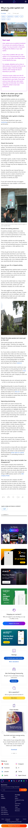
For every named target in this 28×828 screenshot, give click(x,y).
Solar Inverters (4, 810)
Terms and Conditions (7, 819)
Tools (16, 807)
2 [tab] (12, 753)
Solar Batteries (4, 812)
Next (25, 731)
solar (8, 19)
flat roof (17, 391)
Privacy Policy (17, 819)
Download (14, 749)
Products (3, 807)
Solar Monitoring (4, 814)
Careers (24, 819)
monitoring (4, 122)
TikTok (20, 771)
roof (21, 16)
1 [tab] (11, 753)
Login (4, 509)
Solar (9, 13)
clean (24, 370)
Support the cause (14, 623)
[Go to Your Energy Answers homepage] (14, 1)
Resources (17, 810)
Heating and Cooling (19, 800)
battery (3, 16)
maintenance (10, 16)
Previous (2, 731)
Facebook (7, 768)
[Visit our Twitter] (14, 780)
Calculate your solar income (14, 658)
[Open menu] (1, 1)
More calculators (14, 661)
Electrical (17, 805)
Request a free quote (14, 826)
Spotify (6, 775)
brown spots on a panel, (17, 452)
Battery (16, 798)
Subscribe (14, 681)
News (2, 794)
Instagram (21, 764)
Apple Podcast (22, 775)
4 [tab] (15, 753)
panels (16, 16)
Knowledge (3, 13)
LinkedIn (6, 771)
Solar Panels (4, 809)
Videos (2, 796)
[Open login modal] (25, 1)
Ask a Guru (14, 698)
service (3, 19)
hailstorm (19, 363)
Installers (3, 798)
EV (15, 801)
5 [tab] (16, 753)
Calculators (17, 809)
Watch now (14, 530)
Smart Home (17, 803)
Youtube (6, 764)
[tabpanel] (14, 731)
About (3, 819)
